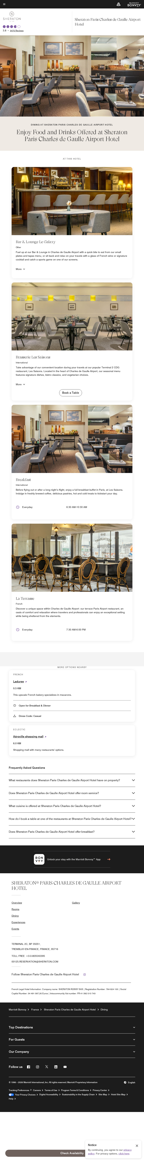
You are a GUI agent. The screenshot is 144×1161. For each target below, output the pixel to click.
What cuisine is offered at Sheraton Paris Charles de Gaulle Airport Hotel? (55, 806)
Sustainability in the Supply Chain (78, 1094)
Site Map (103, 1094)
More (19, 269)
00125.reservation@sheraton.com (35, 961)
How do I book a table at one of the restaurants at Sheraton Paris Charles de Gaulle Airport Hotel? (70, 819)
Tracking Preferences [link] (19, 1090)
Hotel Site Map (118, 1094)
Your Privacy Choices (24, 1094)
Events (15, 928)
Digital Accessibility (48, 1094)
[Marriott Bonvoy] (132, 4)
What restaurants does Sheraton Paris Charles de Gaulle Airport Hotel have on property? (64, 780)
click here (124, 1153)
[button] (118, 4)
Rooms (15, 909)
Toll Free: (28, 956)
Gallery (76, 902)
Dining (15, 915)
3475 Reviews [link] (17, 30)
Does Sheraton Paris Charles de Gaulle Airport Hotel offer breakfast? (51, 831)
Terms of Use (51, 1090)
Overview (17, 902)
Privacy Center (100, 1090)
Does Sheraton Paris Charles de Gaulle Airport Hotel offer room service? (54, 793)
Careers (37, 1090)
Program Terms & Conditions (75, 1090)
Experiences (18, 922)
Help (11, 1099)
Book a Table (70, 392)
